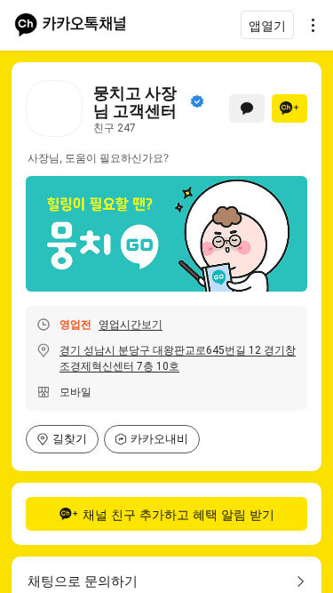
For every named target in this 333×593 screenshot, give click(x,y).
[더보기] (308, 25)
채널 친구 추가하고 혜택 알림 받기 (178, 514)
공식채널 (197, 101)
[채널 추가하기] (289, 108)
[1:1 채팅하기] (247, 108)
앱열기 (267, 25)
